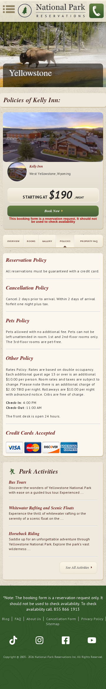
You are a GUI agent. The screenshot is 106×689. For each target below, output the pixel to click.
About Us (33, 619)
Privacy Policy (92, 619)
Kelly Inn (36, 166)
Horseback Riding (24, 534)
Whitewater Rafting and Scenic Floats (41, 508)
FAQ (18, 619)
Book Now (52, 210)
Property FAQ (88, 241)
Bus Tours (17, 482)
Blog (5, 619)
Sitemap (52, 624)
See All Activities (77, 567)
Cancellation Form (61, 619)
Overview (13, 241)
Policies (65, 241)
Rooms (31, 241)
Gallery (47, 241)
